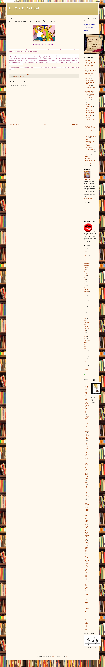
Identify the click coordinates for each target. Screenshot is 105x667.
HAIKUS (87, 108)
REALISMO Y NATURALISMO (89, 148)
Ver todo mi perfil (88, 198)
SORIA (87, 156)
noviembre (86, 256)
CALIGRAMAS (89, 80)
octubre (85, 257)
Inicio (45, 124)
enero (85, 277)
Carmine (87, 179)
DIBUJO (87, 104)
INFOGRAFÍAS (89, 110)
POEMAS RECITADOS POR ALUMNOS (89, 141)
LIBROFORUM (88, 115)
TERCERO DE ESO (90, 160)
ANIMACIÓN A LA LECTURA (90, 62)
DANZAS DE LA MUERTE (89, 98)
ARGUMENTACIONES (19, 76)
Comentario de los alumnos (87, 464)
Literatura (87, 117)
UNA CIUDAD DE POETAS (89, 164)
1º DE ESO (87, 60)
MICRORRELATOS (90, 123)
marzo (85, 250)
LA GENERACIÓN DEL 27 (87, 504)
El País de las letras (24, 7)
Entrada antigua (74, 124)
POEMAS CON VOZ (90, 133)
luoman (53, 656)
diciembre (86, 254)
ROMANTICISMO (89, 151)
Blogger (67, 656)
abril (85, 252)
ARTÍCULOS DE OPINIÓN (89, 74)
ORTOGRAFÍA (89, 131)
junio (85, 279)
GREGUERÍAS (88, 106)
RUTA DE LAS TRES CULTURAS (90, 153)
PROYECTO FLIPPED (88, 145)
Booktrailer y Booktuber (88, 77)
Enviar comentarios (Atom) (22, 127)
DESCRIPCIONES (89, 101)
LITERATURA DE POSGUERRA (89, 120)
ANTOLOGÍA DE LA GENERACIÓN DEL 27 (90, 67)
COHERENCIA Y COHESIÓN (89, 91)
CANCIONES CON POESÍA (87, 437)
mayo (85, 248)
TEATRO (87, 158)
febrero (85, 275)
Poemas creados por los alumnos (87, 558)
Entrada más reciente (14, 124)
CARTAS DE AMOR (90, 87)
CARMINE (87, 85)
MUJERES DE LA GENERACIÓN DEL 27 (90, 127)
